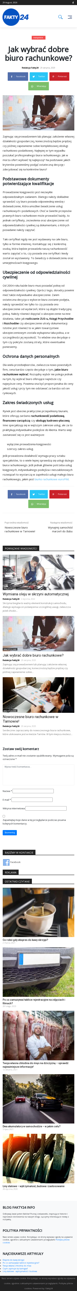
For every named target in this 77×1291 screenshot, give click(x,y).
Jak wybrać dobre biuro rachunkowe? (33, 655)
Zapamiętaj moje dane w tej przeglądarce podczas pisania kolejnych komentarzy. (34, 821)
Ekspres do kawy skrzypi (13, 1260)
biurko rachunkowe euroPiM (52, 479)
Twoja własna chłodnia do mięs (17, 1265)
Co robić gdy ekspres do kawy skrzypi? (25, 939)
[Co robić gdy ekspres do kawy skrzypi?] (38, 912)
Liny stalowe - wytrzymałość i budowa (20, 1271)
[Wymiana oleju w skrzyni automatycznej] (38, 572)
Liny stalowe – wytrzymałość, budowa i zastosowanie (33, 1186)
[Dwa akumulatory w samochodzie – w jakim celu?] (38, 1098)
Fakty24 (49, 1288)
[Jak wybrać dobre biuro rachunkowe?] (38, 633)
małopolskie (38, 37)
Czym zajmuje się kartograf (15, 1268)
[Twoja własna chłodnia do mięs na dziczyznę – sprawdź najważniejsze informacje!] (38, 1035)
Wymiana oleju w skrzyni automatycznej (36, 594)
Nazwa (7, 791)
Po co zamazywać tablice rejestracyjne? (21, 1263)
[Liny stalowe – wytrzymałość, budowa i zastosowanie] (38, 1158)
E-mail (7, 799)
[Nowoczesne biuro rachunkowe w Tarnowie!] (38, 694)
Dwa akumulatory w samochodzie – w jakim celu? (32, 1126)
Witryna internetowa (14, 808)
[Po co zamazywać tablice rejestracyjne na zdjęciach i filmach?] (38, 972)
